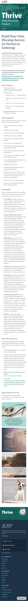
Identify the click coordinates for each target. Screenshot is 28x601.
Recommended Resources (11, 111)
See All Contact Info (6, 552)
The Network (5, 561)
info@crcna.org (9, 545)
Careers (3, 582)
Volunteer (4, 580)
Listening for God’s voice (11, 291)
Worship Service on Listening (11, 76)
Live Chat (7, 549)
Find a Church (5, 573)
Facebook (4, 563)
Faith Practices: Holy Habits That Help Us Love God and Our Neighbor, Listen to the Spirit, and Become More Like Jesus (14, 383)
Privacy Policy (5, 535)
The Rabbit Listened (16, 266)
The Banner (4, 587)
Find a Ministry (5, 575)
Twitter (3, 565)
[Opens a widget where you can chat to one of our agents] (22, 598)
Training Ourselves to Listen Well (13, 90)
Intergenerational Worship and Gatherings (14, 7)
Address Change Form (7, 589)
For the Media (5, 594)
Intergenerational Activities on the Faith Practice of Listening (13, 79)
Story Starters (12, 350)
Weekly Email (5, 558)
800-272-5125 (8, 541)
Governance (4, 596)
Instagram (4, 568)
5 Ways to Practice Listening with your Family (14, 373)
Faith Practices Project (10, 22)
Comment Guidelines (6, 592)
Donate (3, 577)
